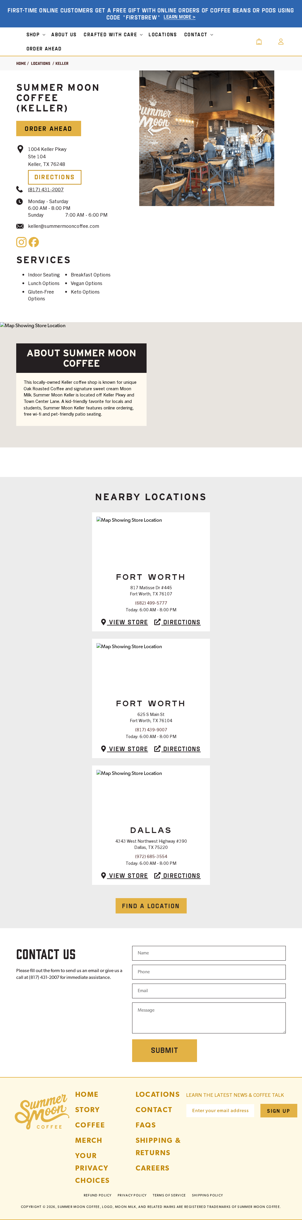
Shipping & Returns (158, 1146)
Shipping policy (207, 1195)
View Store (127, 621)
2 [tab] (244, 199)
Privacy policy (132, 1195)
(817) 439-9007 (151, 729)
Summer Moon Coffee (79, 1207)
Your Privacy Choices (92, 1168)
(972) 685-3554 (151, 856)
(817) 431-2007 (46, 189)
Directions (55, 176)
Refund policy (98, 1195)
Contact (154, 1110)
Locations (40, 63)
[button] (35, 34)
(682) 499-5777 (151, 602)
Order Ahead (48, 128)
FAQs (146, 1125)
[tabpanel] (206, 138)
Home (21, 63)
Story (87, 1110)
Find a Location (151, 905)
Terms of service (169, 1195)
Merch (89, 1140)
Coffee (90, 1125)
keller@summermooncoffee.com (63, 226)
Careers (153, 1168)
